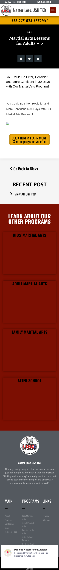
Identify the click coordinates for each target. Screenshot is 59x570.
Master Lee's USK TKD (29, 10)
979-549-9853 (44, 2)
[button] (53, 10)
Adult (29, 32)
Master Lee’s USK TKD (29, 463)
